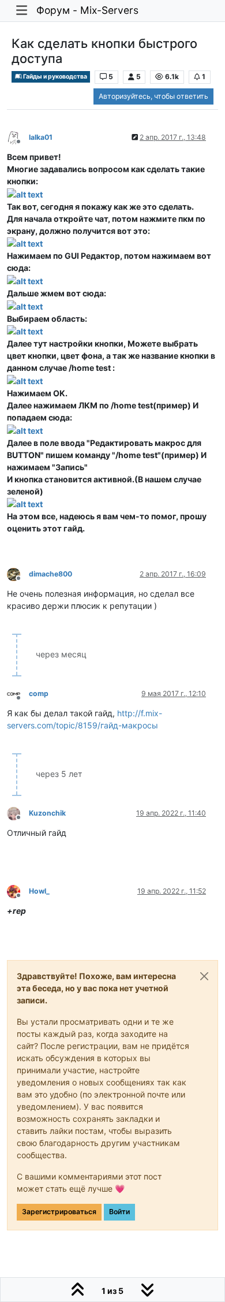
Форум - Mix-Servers (87, 10)
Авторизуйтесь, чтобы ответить (153, 96)
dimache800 (50, 574)
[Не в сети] (18, 137)
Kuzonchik (47, 813)
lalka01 (40, 137)
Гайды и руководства (54, 76)
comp (38, 693)
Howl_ (39, 891)
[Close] (204, 976)
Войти (119, 1211)
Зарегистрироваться (59, 1211)
